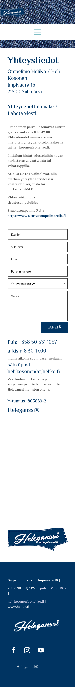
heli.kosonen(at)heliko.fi (26, 602)
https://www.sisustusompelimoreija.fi (37, 216)
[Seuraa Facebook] (14, 650)
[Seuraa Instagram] (27, 650)
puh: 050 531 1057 (53, 588)
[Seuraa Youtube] (41, 650)
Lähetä (54, 327)
